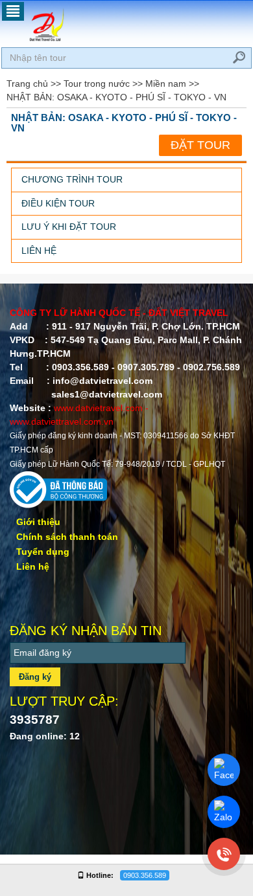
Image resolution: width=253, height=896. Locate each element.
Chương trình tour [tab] (72, 179)
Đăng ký (35, 677)
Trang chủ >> (33, 83)
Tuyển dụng (42, 551)
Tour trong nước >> (103, 83)
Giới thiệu (38, 522)
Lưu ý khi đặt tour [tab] (68, 226)
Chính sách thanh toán (67, 537)
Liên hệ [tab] (38, 250)
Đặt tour (200, 145)
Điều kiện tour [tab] (58, 203)
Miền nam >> (172, 83)
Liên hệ (32, 566)
